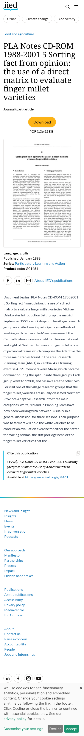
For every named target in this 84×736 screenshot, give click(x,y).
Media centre (14, 610)
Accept (72, 729)
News (8, 521)
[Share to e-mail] (28, 280)
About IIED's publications (53, 280)
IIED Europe (13, 615)
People (9, 649)
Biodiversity (66, 19)
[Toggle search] (67, 6)
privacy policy (14, 719)
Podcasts (11, 536)
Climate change (37, 19)
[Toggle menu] (76, 7)
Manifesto (12, 555)
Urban (12, 19)
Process (10, 565)
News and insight (17, 511)
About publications (18, 594)
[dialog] (42, 709)
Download (42, 122)
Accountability (15, 644)
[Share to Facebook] (7, 280)
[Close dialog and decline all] (81, 685)
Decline (55, 729)
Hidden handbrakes (18, 576)
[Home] (11, 6)
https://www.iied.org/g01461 (46, 477)
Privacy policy (14, 605)
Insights (10, 516)
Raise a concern (15, 639)
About (9, 629)
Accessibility (13, 600)
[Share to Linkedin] (18, 280)
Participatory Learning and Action (40, 263)
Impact (9, 571)
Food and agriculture (18, 34)
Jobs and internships (19, 654)
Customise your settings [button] (23, 729)
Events (9, 526)
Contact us (12, 634)
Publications (13, 589)
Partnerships (13, 560)
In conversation (15, 531)
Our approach (14, 550)
